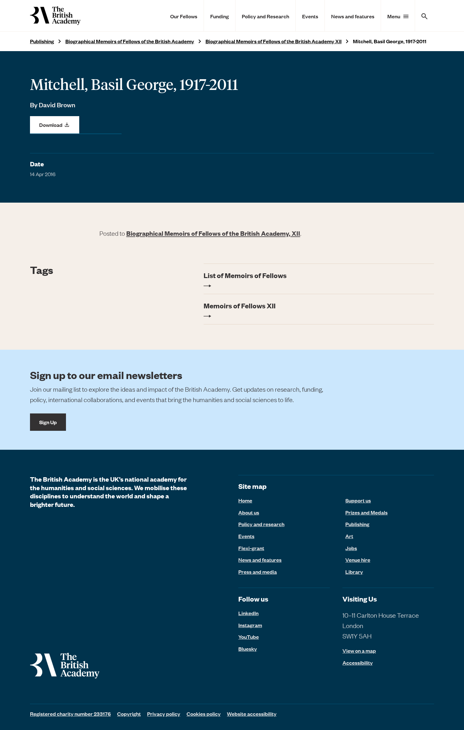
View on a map (359, 650)
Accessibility (357, 662)
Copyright (129, 713)
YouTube (248, 636)
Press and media (257, 571)
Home (245, 500)
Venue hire (357, 559)
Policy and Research (265, 16)
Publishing (42, 41)
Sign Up (48, 421)
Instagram (250, 624)
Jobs (351, 547)
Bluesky (247, 648)
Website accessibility (252, 713)
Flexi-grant (251, 547)
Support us (358, 500)
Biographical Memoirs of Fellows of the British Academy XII (273, 41)
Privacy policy (163, 713)
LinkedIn (248, 612)
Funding (219, 16)
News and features (352, 16)
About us (248, 512)
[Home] (55, 15)
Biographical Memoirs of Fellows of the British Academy (129, 41)
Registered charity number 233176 (70, 713)
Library (354, 571)
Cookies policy (204, 713)
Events (310, 16)
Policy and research (261, 523)
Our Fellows (183, 16)
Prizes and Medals (366, 512)
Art (349, 535)
